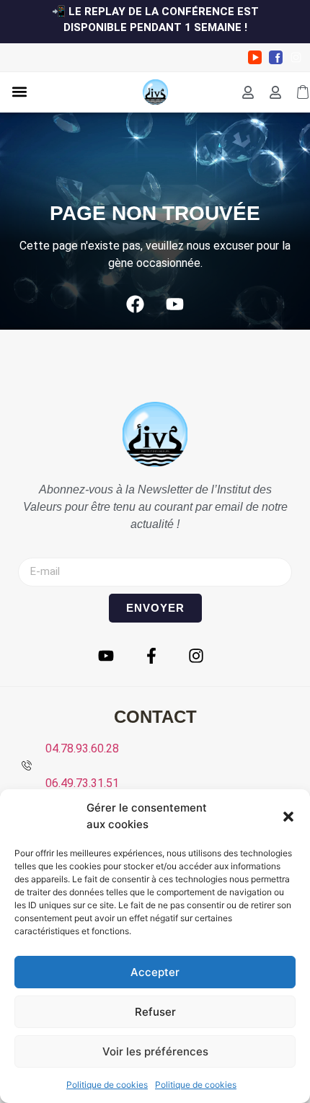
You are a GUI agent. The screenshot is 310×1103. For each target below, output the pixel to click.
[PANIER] (303, 92)
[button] (288, 816)
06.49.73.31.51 (82, 783)
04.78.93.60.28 (82, 748)
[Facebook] (136, 304)
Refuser (155, 1012)
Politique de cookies (107, 1084)
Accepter (155, 972)
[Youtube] (175, 304)
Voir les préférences (155, 1051)
